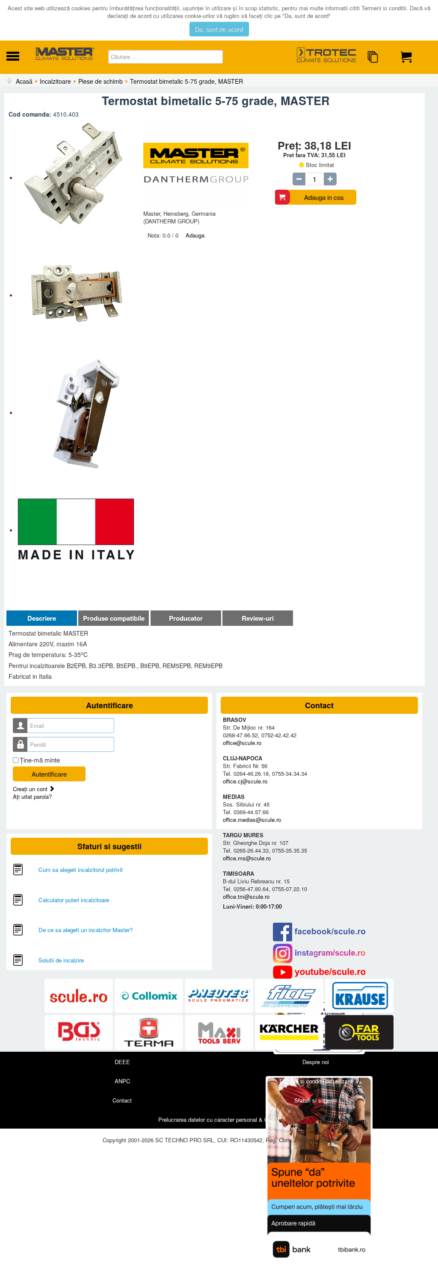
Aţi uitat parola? (32, 796)
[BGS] (79, 1032)
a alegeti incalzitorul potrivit (89, 869)
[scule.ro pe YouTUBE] (319, 972)
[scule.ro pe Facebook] (319, 932)
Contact (122, 1100)
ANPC (122, 1081)
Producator (186, 618)
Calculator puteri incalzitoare (73, 900)
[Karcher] (290, 1032)
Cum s (46, 869)
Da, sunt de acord (219, 29)
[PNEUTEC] (220, 996)
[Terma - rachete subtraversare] (150, 1032)
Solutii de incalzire (61, 960)
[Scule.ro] (79, 996)
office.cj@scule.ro (245, 781)
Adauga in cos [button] (324, 197)
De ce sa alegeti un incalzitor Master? (85, 930)
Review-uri (258, 618)
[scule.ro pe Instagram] (319, 953)
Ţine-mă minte (40, 760)
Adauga (195, 235)
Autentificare (49, 773)
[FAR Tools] (359, 1032)
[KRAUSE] (359, 996)
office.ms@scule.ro (247, 858)
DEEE (122, 1062)
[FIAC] (290, 996)
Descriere (41, 618)
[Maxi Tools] (220, 1032)
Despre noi (315, 1062)
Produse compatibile (114, 618)
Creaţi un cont (31, 789)
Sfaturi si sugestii (315, 1100)
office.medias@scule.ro (252, 819)
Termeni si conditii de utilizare (315, 1081)
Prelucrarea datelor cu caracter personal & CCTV (218, 1119)
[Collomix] (150, 996)
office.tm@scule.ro (246, 896)
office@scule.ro (242, 743)
